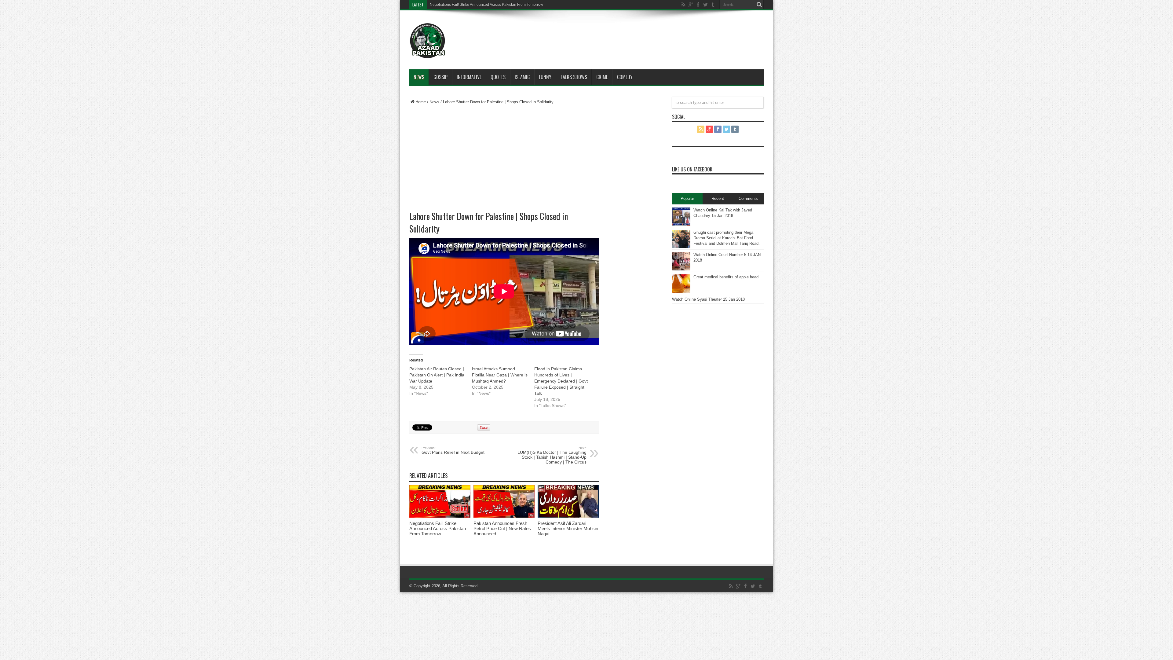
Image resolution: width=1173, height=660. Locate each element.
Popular (687, 198)
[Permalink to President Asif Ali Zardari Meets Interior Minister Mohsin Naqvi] (568, 516)
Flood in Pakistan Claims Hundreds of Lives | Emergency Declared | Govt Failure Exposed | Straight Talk (561, 381)
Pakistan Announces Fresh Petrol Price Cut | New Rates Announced (502, 528)
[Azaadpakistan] (427, 54)
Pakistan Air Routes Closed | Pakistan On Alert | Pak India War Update (436, 374)
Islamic (522, 77)
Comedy (625, 77)
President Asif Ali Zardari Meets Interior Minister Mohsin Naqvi (568, 528)
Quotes (498, 77)
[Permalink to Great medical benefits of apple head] (681, 291)
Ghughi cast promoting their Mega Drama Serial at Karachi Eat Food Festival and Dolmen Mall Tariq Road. (726, 238)
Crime (602, 77)
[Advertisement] (605, 32)
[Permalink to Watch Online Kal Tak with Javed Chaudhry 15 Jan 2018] (681, 224)
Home (420, 102)
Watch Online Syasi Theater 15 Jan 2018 (708, 299)
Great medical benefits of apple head (725, 277)
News (419, 77)
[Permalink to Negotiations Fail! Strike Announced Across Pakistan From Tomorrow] (439, 516)
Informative (469, 77)
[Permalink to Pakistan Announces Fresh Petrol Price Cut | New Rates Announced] (504, 516)
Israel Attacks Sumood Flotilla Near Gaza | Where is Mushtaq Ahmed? (500, 374)
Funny (545, 77)
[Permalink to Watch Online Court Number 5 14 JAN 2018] (681, 269)
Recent (717, 198)
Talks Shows (574, 77)
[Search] (759, 4)
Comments (748, 198)
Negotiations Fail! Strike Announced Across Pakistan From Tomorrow (486, 4)
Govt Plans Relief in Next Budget (453, 450)
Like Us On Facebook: (692, 169)
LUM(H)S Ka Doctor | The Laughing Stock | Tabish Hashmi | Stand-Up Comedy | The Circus (551, 455)
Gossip (440, 77)
